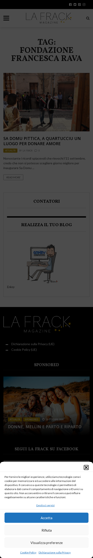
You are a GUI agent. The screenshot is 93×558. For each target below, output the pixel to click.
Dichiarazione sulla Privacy (55, 552)
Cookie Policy (28, 552)
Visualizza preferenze (46, 543)
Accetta (46, 518)
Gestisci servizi (45, 505)
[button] (86, 467)
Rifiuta (47, 530)
